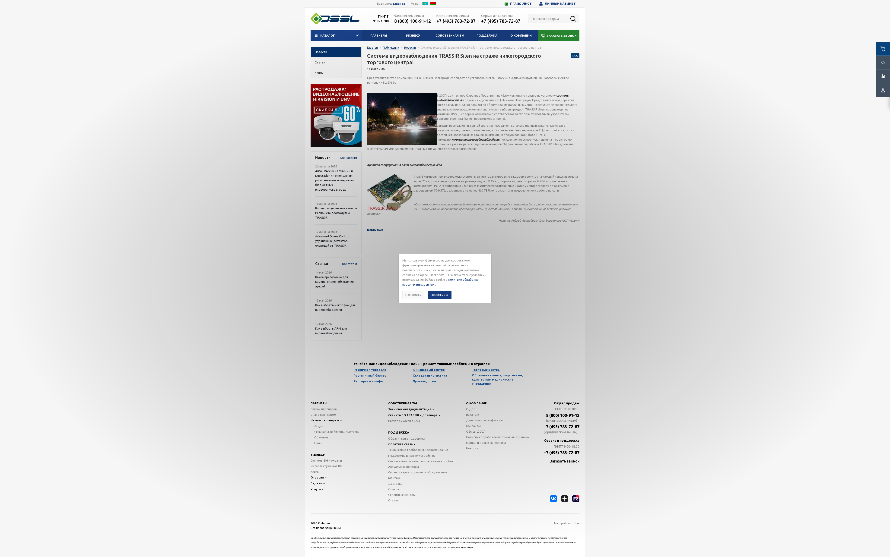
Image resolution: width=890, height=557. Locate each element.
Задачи (316, 483)
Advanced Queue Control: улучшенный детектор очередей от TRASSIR (332, 241)
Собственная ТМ (449, 35)
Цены (318, 443)
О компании (521, 35)
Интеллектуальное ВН (326, 466)
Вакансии (472, 414)
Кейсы (315, 471)
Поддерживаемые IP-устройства (411, 455)
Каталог (327, 35)
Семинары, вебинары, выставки (336, 431)
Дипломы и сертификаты (484, 420)
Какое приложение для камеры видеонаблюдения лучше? (334, 281)
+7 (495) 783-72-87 (456, 21)
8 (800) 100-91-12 (412, 21)
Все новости (348, 157)
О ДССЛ (471, 409)
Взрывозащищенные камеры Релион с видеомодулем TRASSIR (336, 213)
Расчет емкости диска (404, 420)
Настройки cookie (566, 523)
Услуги (316, 489)
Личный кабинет (560, 4)
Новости (472, 448)
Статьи (393, 500)
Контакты (473, 426)
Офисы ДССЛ (475, 431)
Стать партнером (323, 414)
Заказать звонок (562, 35)
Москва (399, 3)
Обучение (321, 437)
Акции (318, 426)
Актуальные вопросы (403, 466)
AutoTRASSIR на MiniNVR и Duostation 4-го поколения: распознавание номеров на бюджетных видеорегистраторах (334, 180)
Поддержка (487, 35)
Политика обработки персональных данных (497, 437)
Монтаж (394, 477)
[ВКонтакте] (553, 498)
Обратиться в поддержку (406, 438)
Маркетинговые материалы (486, 442)
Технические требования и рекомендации (418, 449)
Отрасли (317, 477)
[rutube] (575, 498)
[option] (336, 115)
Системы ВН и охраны (326, 460)
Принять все (439, 294)
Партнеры (378, 35)
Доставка (395, 483)
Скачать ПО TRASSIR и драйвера (413, 415)
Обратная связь (400, 444)
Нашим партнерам (325, 420)
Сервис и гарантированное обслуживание (417, 472)
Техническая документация (409, 409)
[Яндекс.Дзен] (564, 498)
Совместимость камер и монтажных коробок (421, 461)
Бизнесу (413, 35)
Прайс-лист (521, 4)
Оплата (393, 489)
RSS (575, 55)
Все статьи (349, 263)
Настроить (413, 294)
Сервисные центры (402, 494)
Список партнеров (324, 409)
